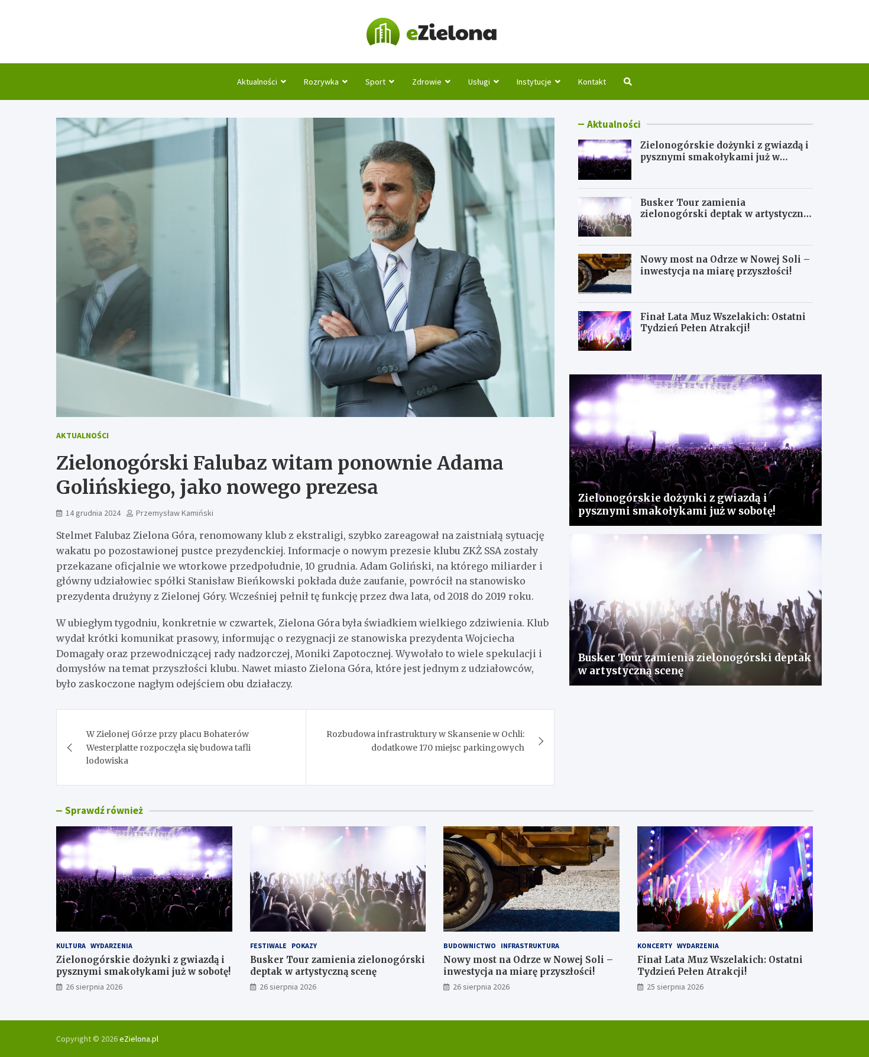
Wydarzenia (111, 945)
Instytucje (534, 81)
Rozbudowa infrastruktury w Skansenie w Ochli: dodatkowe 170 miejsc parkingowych (425, 740)
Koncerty (654, 945)
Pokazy (304, 945)
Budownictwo (469, 945)
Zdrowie (427, 81)
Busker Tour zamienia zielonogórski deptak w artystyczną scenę (724, 214)
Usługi (479, 81)
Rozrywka (321, 81)
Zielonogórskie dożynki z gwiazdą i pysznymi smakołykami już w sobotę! (724, 157)
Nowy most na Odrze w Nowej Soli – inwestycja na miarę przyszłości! (725, 265)
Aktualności (257, 81)
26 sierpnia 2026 (94, 986)
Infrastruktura (530, 945)
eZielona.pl (138, 1038)
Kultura (71, 945)
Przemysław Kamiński (174, 513)
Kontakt (592, 81)
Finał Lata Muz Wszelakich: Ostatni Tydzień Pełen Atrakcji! (723, 322)
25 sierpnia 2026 (675, 986)
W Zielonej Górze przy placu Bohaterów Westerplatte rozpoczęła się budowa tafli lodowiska (168, 747)
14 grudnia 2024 (93, 513)
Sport (375, 81)
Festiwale (268, 945)
